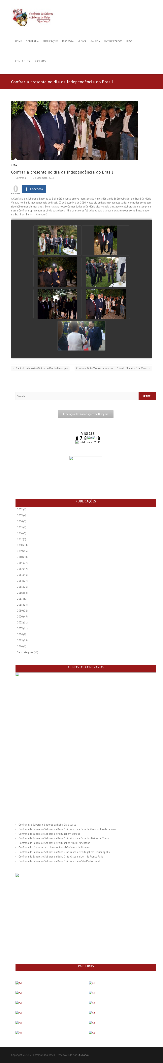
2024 (20, 634)
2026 (20, 646)
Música (82, 41)
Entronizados (113, 41)
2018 (20, 604)
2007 (19, 539)
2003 (20, 515)
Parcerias (40, 61)
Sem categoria (25, 652)
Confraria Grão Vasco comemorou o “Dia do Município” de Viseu (113, 368)
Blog (129, 41)
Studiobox (83, 1055)
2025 (20, 640)
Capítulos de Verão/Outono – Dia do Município (40, 368)
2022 (20, 622)
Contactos (22, 61)
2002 (20, 509)
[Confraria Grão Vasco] (36, 17)
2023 (20, 628)
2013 (20, 575)
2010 (20, 557)
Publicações (50, 41)
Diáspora (68, 41)
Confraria (32, 41)
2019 (20, 610)
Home (18, 41)
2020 (20, 616)
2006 (20, 533)
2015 (20, 587)
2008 (20, 545)
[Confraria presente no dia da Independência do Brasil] (81, 130)
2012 (20, 569)
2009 (20, 551)
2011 (20, 563)
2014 (20, 581)
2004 (20, 521)
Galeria (95, 41)
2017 (19, 598)
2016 (14, 165)
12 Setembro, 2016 (43, 178)
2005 (20, 527)
